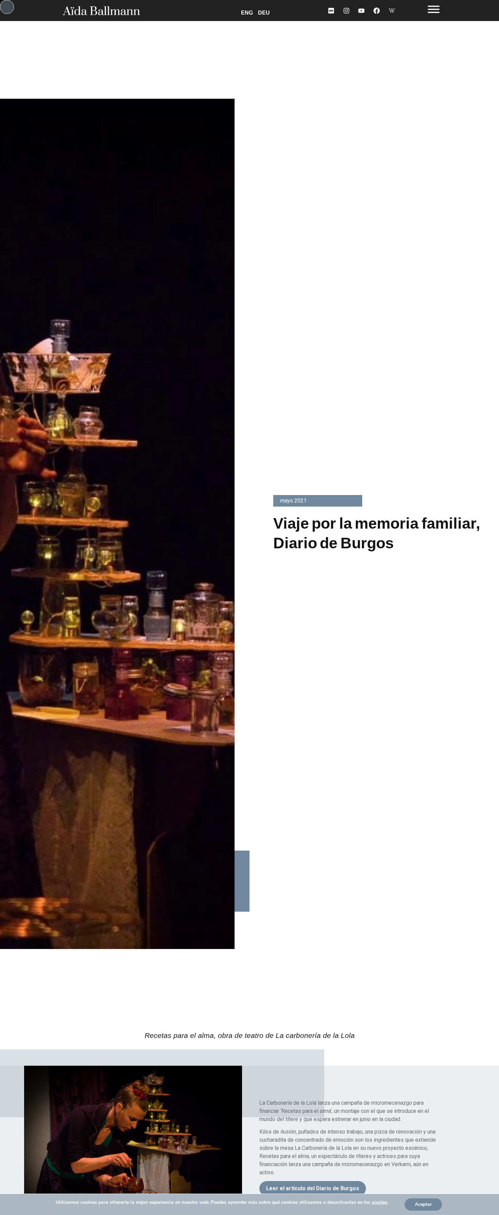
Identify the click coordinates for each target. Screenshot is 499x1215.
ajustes (379, 1202)
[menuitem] (248, 12)
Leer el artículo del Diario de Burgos (312, 1188)
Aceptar (423, 1204)
